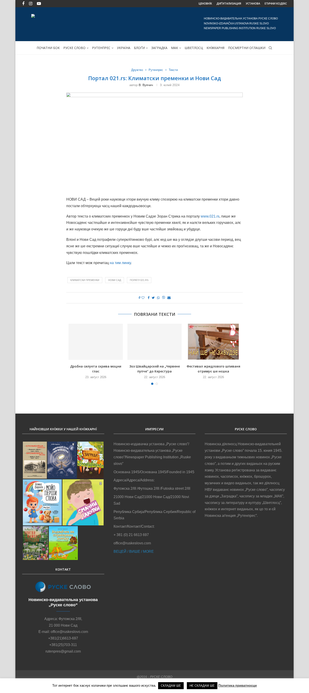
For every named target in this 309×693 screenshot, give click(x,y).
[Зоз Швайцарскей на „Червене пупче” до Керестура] (154, 342)
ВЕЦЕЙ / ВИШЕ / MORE (134, 551)
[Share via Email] (169, 298)
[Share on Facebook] (149, 298)
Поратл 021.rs (139, 280)
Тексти (173, 70)
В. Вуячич (146, 85)
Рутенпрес (101, 48)
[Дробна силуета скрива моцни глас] (96, 342)
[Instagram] (30, 3)
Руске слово (74, 48)
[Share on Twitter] (153, 298)
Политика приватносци (237, 685)
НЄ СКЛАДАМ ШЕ (202, 685)
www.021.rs (210, 216)
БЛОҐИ (139, 48)
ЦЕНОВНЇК (205, 3)
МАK (174, 48)
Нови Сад (114, 280)
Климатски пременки (84, 280)
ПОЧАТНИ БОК (48, 48)
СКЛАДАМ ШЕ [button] (171, 685)
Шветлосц (194, 48)
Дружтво (137, 70)
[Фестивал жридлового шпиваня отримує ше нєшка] (213, 342)
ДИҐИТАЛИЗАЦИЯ (228, 3)
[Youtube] (39, 3)
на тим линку (120, 263)
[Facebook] (23, 3)
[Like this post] (143, 298)
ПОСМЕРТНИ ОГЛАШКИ (246, 48)
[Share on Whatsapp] (158, 298)
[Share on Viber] (163, 298)
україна (123, 48)
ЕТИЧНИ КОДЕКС (276, 3)
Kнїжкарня (215, 48)
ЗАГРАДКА (159, 48)
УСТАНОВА (253, 3)
